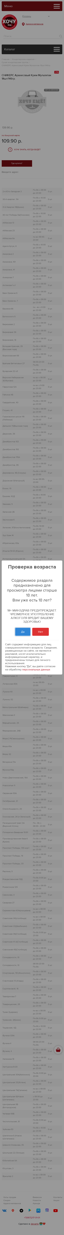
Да (23, 632)
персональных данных (36, 669)
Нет (40, 632)
